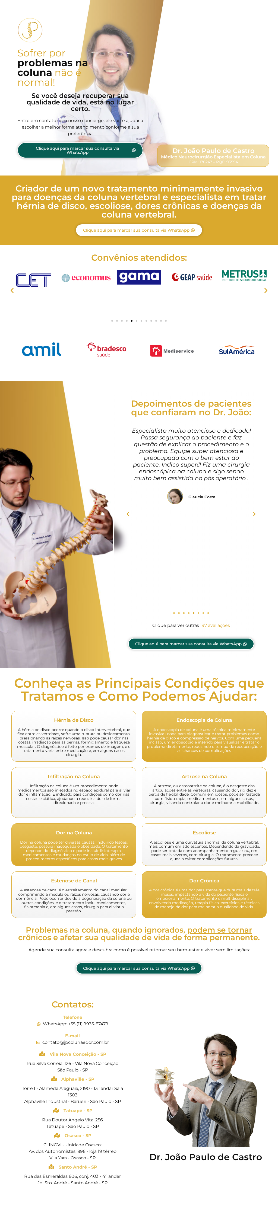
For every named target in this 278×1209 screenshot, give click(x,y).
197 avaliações (215, 625)
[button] (12, 290)
